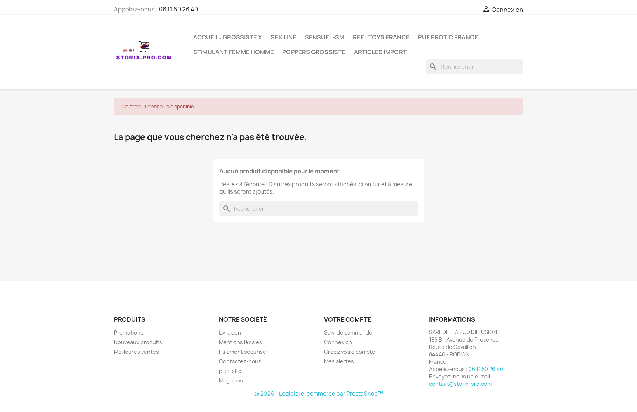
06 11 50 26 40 (178, 9)
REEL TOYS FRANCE (381, 37)
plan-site (230, 370)
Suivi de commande (348, 332)
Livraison (230, 332)
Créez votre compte (349, 351)
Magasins (231, 380)
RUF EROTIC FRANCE (448, 37)
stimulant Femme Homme (233, 52)
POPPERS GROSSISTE (313, 52)
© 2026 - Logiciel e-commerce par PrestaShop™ (318, 394)
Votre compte (347, 319)
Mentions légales (240, 342)
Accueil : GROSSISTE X (227, 37)
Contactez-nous (240, 361)
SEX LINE (283, 37)
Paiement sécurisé (242, 351)
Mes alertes (339, 361)
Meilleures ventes (136, 351)
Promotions (128, 332)
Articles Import (380, 52)
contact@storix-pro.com (460, 383)
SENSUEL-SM (324, 37)
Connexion (338, 342)
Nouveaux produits (138, 342)
